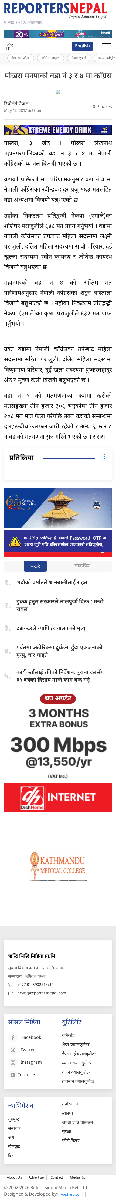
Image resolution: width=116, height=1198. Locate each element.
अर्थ (11, 1138)
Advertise (36, 1177)
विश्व (11, 1156)
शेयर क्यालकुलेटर (76, 1045)
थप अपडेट (58, 699)
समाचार (14, 1129)
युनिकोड (68, 1036)
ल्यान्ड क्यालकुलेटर (77, 1063)
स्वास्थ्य (67, 1114)
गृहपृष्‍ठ (13, 1119)
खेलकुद (14, 1147)
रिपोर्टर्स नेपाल (16, 104)
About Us (14, 1177)
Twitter (28, 1050)
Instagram (31, 1063)
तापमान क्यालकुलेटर (78, 1082)
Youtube (26, 1075)
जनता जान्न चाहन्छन (77, 1123)
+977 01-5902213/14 (35, 985)
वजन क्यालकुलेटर (76, 1073)
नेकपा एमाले (78, 58)
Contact (56, 1177)
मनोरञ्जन (70, 1104)
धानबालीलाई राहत (51, 582)
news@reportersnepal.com (41, 993)
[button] (106, 46)
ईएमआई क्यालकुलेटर (79, 1054)
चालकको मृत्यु (50, 628)
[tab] (35, 567)
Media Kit (77, 1177)
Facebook (31, 1038)
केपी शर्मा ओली (21, 58)
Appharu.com (72, 1194)
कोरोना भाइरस (51, 58)
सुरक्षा (66, 1132)
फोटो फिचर (71, 1141)
